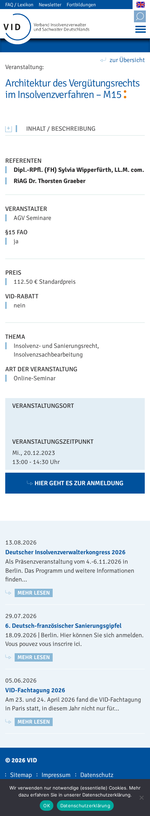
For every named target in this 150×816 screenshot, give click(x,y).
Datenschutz (96, 775)
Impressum (56, 775)
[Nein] (141, 797)
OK (46, 805)
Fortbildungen (81, 5)
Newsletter (50, 5)
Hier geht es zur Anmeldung (79, 483)
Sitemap (21, 775)
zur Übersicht (127, 60)
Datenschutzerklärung (85, 805)
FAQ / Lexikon (19, 5)
